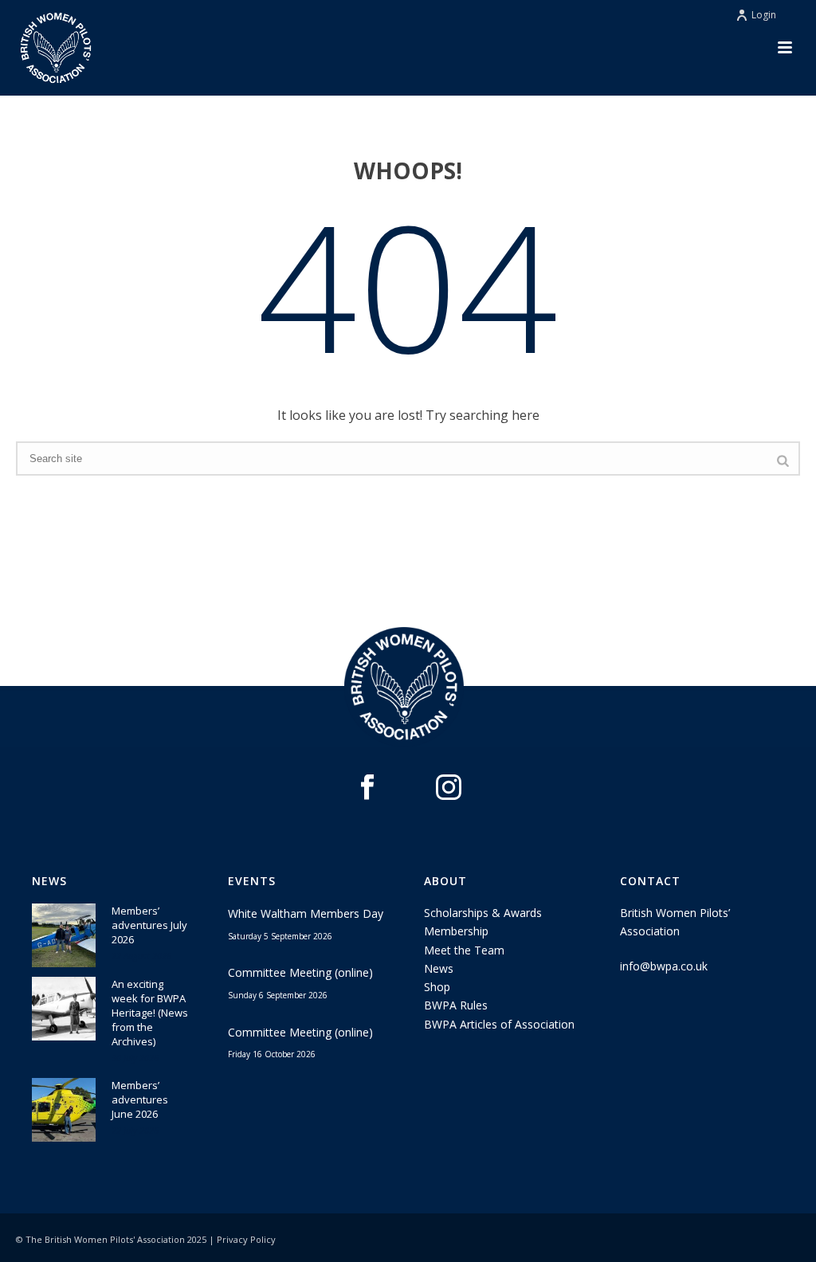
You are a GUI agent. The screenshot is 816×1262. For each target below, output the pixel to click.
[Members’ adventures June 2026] (64, 1110)
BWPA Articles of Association (499, 1024)
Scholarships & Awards (483, 912)
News (438, 968)
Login (763, 15)
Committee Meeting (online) (300, 972)
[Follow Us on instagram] (448, 787)
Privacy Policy (246, 1239)
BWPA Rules (456, 1005)
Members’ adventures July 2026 (149, 924)
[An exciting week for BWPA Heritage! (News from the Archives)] (64, 1009)
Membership (456, 931)
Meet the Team (464, 950)
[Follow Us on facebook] (367, 787)
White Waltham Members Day (305, 913)
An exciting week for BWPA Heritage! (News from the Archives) (150, 1012)
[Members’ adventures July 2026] (64, 935)
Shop (437, 986)
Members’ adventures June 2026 (140, 1099)
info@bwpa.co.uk (664, 966)
